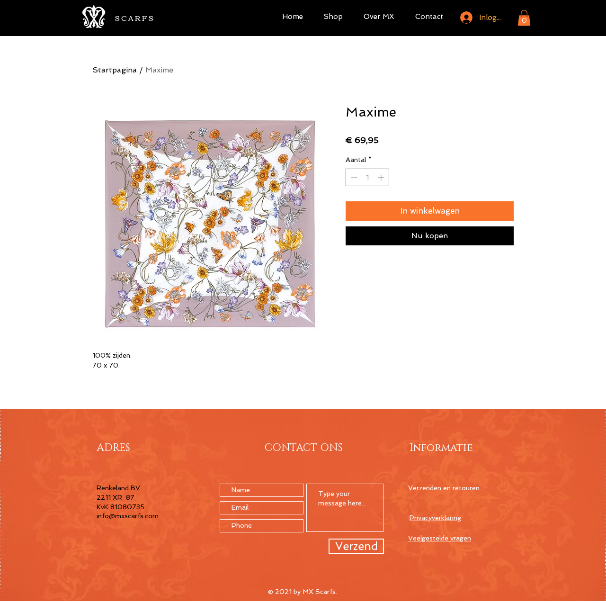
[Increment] (382, 177)
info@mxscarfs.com (128, 516)
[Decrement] (353, 177)
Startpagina (114, 69)
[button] (524, 18)
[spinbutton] (367, 177)
